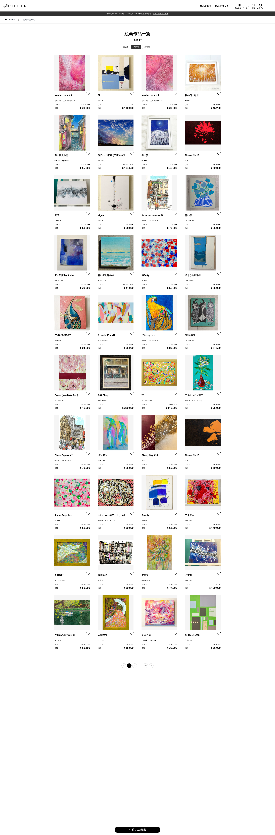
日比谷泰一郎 (103, 341)
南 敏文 (101, 161)
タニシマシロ (147, 400)
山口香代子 (189, 221)
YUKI (143, 460)
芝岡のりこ (189, 640)
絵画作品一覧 (29, 19)
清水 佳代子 (58, 400)
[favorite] (88, 93)
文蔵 (186, 161)
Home (12, 19)
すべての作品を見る (160, 14)
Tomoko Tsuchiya (149, 640)
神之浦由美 (102, 400)
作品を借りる (222, 5)
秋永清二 (101, 580)
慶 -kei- (144, 281)
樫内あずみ (146, 580)
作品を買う (206, 5)
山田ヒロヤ (189, 281)
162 (145, 665)
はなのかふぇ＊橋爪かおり (64, 101)
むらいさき (102, 281)
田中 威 (101, 460)
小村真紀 (57, 221)
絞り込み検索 (139, 829)
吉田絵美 (57, 341)
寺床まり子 (58, 281)
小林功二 (101, 101)
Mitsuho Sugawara (61, 161)
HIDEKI (187, 101)
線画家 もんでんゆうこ (151, 221)
